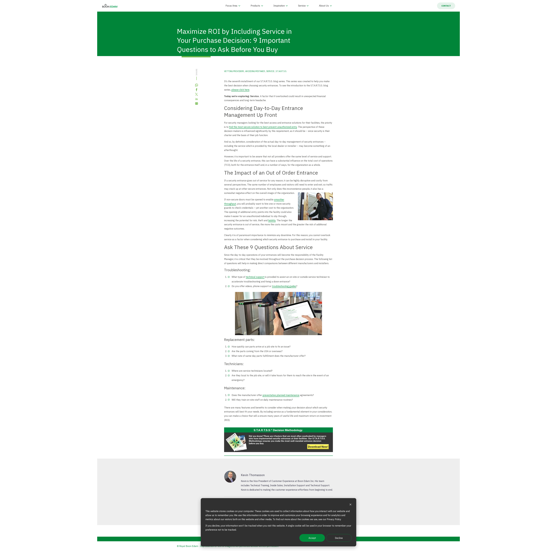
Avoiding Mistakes (255, 71)
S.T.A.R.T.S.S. (281, 71)
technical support (255, 276)
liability (272, 220)
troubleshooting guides (284, 286)
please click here (240, 89)
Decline (339, 538)
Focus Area (231, 5)
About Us (324, 5)
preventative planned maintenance (281, 395)
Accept (312, 538)
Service (302, 5)
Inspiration (279, 5)
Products (255, 5)
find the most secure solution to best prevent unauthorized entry (263, 126)
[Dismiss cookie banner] (350, 505)
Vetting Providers (234, 71)
